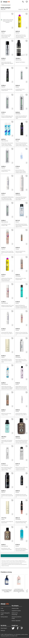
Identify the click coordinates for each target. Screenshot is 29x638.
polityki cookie (14, 635)
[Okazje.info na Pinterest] (22, 628)
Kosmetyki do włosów (6, 5)
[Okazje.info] (7, 2)
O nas (2, 608)
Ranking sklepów (4, 616)
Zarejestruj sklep (15, 608)
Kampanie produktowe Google (16, 617)
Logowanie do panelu (16, 610)
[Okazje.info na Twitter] (13, 628)
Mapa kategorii (4, 628)
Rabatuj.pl (3, 630)
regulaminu (7, 635)
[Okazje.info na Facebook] (17, 628)
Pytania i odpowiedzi (16, 620)
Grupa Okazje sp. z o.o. (10, 634)
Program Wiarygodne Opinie (5, 613)
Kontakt (2, 610)
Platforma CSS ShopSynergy (15, 613)
